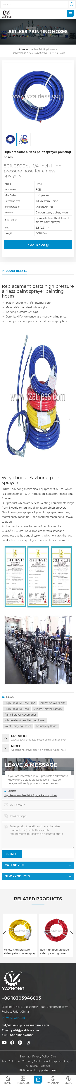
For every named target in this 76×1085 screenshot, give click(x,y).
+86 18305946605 (21, 998)
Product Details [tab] (14, 271)
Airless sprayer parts (52, 703)
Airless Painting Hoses (43, 49)
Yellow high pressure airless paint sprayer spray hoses (19, 951)
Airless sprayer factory (48, 709)
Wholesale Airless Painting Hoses (25, 720)
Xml (53, 1056)
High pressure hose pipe (20, 703)
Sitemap (25, 1056)
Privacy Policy (40, 1056)
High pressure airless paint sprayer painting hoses (30, 795)
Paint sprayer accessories (20, 714)
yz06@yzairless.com (25, 1030)
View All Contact (13, 1018)
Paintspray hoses (46, 726)
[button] (71, 934)
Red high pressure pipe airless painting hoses (54, 951)
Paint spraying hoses (18, 726)
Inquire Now (36, 244)
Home (24, 49)
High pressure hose (17, 709)
